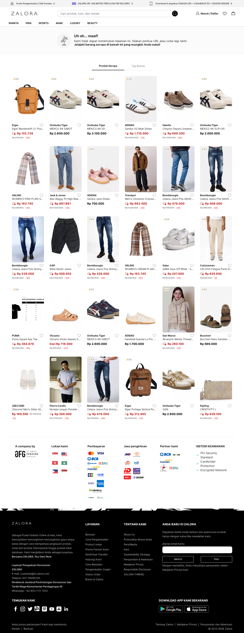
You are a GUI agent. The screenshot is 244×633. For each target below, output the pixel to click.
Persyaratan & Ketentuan (138, 559)
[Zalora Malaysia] (64, 454)
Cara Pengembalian (96, 539)
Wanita (14, 23)
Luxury (75, 23)
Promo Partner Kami (97, 549)
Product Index (93, 544)
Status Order (92, 574)
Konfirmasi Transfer (96, 554)
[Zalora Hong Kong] (55, 463)
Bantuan (90, 534)
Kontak (16, 628)
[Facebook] (15, 609)
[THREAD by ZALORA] (37, 609)
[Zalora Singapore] (55, 454)
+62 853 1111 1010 (36, 590)
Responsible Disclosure (137, 569)
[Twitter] (30, 609)
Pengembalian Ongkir (98, 569)
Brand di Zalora (94, 579)
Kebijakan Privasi (133, 564)
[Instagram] (22, 609)
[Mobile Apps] (59, 609)
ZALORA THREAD (134, 574)
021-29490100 (31, 577)
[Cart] (233, 13)
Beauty (92, 23)
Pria (28, 23)
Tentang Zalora (164, 624)
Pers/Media (130, 544)
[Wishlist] (225, 13)
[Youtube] (51, 609)
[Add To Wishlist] (41, 125)
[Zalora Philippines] (55, 471)
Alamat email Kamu (173, 543)
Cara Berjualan (93, 564)
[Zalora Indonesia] (64, 471)
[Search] (175, 13)
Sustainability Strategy (137, 554)
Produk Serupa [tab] (108, 65)
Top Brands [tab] (138, 65)
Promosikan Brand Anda (138, 539)
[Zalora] (24, 13)
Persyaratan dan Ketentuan (216, 624)
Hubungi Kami (93, 559)
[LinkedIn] (66, 609)
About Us (129, 534)
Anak (59, 23)
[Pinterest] (44, 609)
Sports (44, 23)
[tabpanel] (122, 248)
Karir (126, 549)
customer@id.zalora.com (34, 573)
